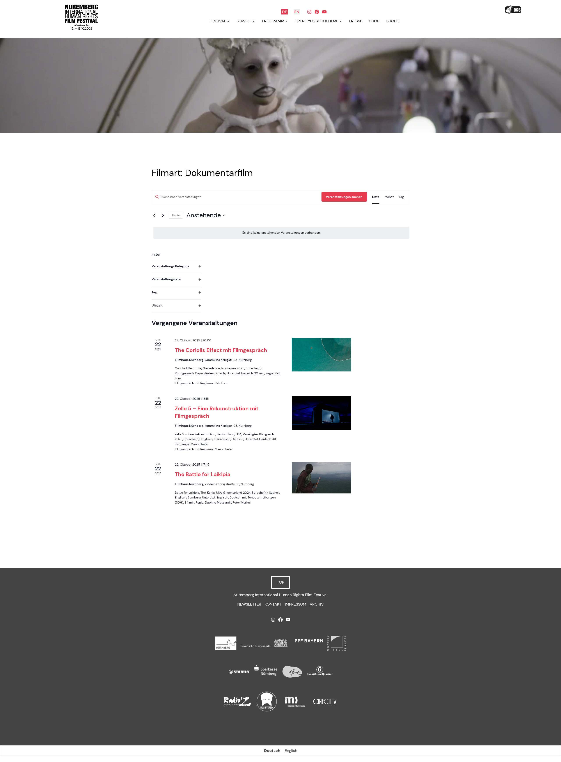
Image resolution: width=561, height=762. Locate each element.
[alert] (281, 233)
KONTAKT (273, 604)
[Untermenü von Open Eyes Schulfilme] (340, 21)
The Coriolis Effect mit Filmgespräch (221, 350)
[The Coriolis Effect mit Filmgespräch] (321, 354)
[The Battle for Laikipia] (321, 477)
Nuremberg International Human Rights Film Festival (280, 594)
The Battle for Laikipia (202, 474)
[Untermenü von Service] (253, 21)
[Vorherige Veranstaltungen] (154, 215)
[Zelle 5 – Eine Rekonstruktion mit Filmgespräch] (321, 413)
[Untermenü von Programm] (286, 21)
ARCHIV (317, 604)
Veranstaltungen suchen (344, 197)
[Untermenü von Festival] (228, 21)
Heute (176, 215)
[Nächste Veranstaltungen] (162, 215)
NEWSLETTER (249, 604)
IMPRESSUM (295, 604)
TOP (280, 582)
